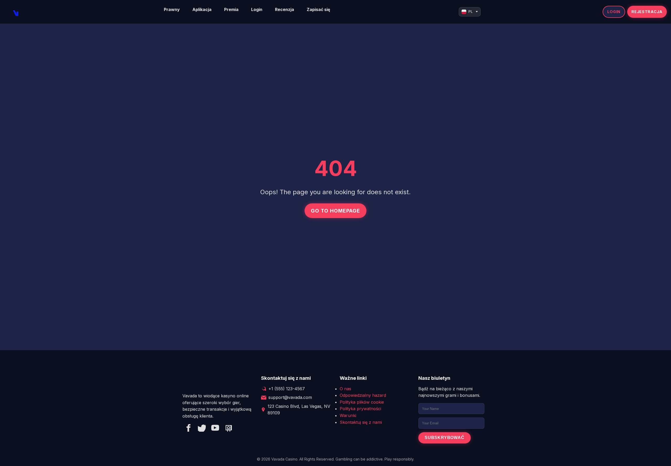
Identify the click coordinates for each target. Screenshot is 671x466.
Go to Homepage (335, 211)
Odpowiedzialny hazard (363, 395)
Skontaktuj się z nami (361, 422)
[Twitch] (228, 429)
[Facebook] (188, 429)
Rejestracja (647, 11)
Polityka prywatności (360, 408)
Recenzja (284, 9)
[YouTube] (215, 429)
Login (256, 9)
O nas (345, 388)
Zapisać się (318, 9)
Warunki (348, 415)
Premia (231, 9)
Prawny (172, 9)
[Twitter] (202, 429)
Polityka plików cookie (362, 402)
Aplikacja (202, 9)
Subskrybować (444, 437)
